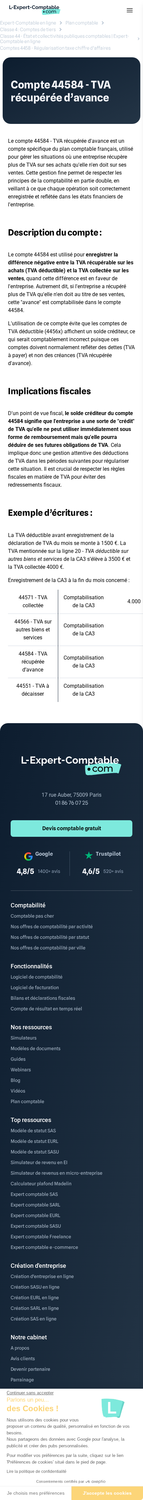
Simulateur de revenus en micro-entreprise (56, 1173)
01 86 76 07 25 (71, 803)
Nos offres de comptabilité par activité (52, 926)
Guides (18, 1059)
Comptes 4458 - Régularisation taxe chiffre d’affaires (55, 48)
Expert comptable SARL (35, 1204)
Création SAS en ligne (34, 1318)
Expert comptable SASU (36, 1226)
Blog (15, 1080)
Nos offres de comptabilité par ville (48, 947)
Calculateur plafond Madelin (41, 1183)
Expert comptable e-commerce (44, 1247)
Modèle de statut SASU (35, 1151)
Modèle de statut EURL (34, 1141)
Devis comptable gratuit (71, 828)
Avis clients (23, 1358)
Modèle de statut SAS (33, 1130)
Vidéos (18, 1091)
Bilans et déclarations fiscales (43, 998)
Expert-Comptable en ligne (28, 23)
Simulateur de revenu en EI (39, 1162)
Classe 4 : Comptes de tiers (28, 29)
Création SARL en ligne (35, 1308)
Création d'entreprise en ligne (42, 1276)
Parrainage (22, 1379)
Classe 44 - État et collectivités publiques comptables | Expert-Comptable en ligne (64, 38)
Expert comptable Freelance (41, 1236)
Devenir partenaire (30, 1369)
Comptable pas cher (32, 916)
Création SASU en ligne (35, 1287)
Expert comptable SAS (34, 1194)
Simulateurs (24, 1038)
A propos (20, 1348)
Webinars (21, 1069)
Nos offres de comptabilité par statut (50, 937)
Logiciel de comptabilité (37, 977)
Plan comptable (82, 23)
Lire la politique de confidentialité (37, 1471)
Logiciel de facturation (35, 987)
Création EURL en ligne (35, 1297)
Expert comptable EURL (35, 1215)
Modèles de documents (36, 1048)
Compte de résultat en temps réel (46, 1008)
